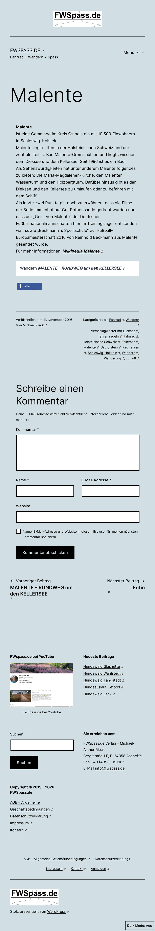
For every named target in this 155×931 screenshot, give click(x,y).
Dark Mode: (136, 925)
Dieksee (129, 331)
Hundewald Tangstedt (102, 680)
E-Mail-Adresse (96, 480)
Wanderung (112, 358)
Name (22, 480)
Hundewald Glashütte (101, 666)
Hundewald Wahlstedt (102, 673)
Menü (129, 52)
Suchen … (18, 734)
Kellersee (128, 342)
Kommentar (27, 429)
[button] (29, 286)
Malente (90, 347)
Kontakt (17, 830)
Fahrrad (115, 320)
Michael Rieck (33, 325)
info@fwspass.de (110, 768)
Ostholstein (109, 347)
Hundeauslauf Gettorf (101, 687)
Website (23, 506)
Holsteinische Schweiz (100, 342)
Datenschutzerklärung (29, 816)
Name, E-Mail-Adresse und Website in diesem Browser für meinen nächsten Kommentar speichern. (80, 534)
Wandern (128, 353)
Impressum (19, 823)
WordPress (56, 911)
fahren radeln (108, 336)
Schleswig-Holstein (102, 353)
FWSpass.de (25, 50)
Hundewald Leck (97, 694)
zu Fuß (131, 358)
